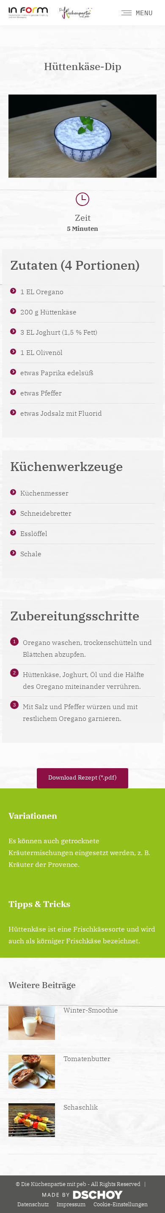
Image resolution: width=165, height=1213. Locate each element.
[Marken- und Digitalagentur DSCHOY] (82, 1197)
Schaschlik (80, 1107)
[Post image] (31, 1023)
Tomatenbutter (86, 1058)
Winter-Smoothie (90, 1010)
